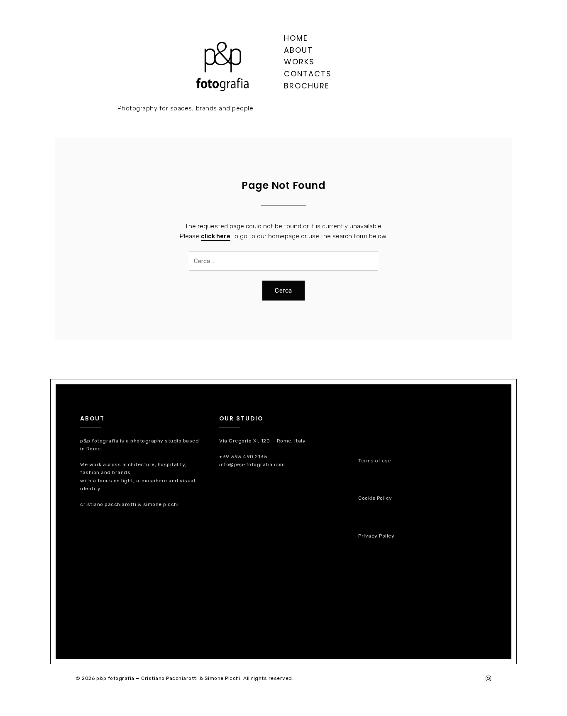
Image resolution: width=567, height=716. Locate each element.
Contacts (308, 73)
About (298, 50)
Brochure (307, 86)
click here (215, 236)
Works (299, 61)
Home (296, 38)
